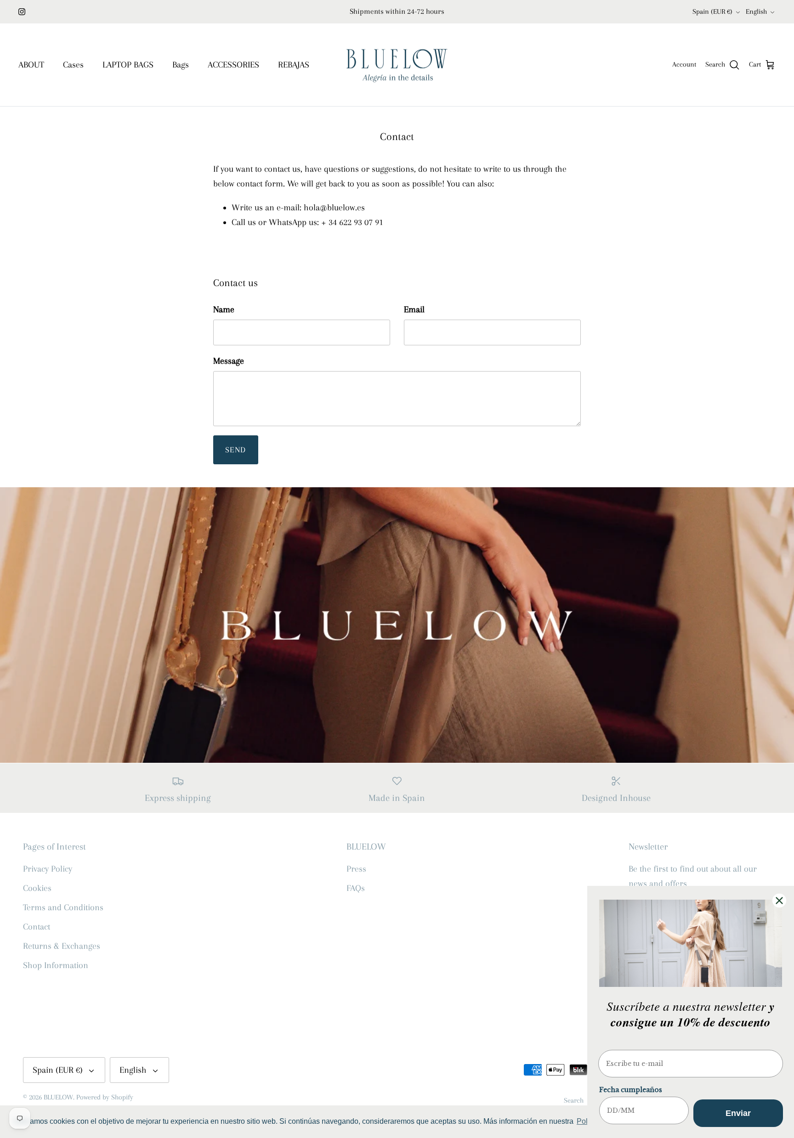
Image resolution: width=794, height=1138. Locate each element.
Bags (180, 65)
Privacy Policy (47, 869)
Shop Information (55, 965)
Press (356, 869)
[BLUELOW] (397, 65)
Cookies (37, 888)
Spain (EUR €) (712, 11)
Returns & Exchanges (61, 946)
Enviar (738, 1113)
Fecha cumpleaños (630, 1090)
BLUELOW (58, 1097)
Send (235, 449)
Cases (73, 65)
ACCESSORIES (233, 65)
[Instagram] (21, 11)
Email (414, 309)
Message (228, 361)
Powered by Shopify (104, 1097)
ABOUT (31, 65)
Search (574, 1100)
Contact (36, 927)
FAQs (355, 888)
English (756, 11)
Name (223, 309)
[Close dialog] (779, 900)
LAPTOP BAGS (127, 65)
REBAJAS (293, 65)
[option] (397, 625)
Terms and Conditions (63, 907)
